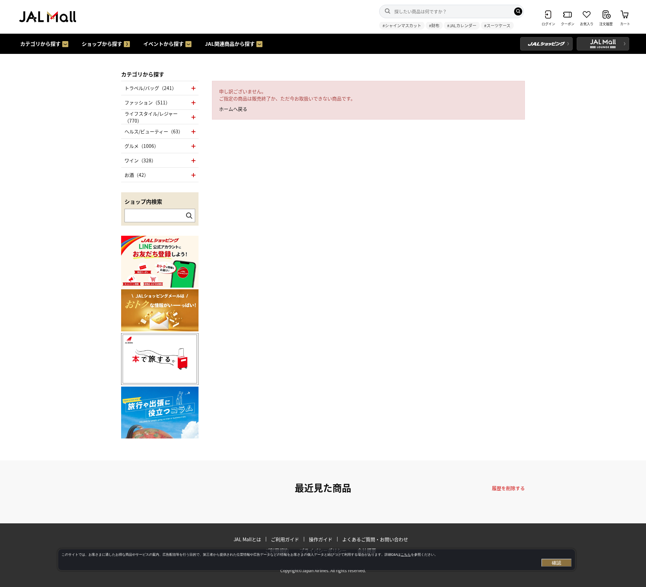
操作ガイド (320, 539)
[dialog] (316, 559)
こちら (406, 554)
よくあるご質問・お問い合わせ (375, 539)
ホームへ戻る (233, 108)
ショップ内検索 (143, 201)
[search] (518, 11)
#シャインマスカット (402, 25)
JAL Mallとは (247, 539)
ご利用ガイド (285, 539)
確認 (556, 562)
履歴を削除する (508, 488)
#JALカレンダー (461, 25)
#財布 (434, 25)
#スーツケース (497, 25)
